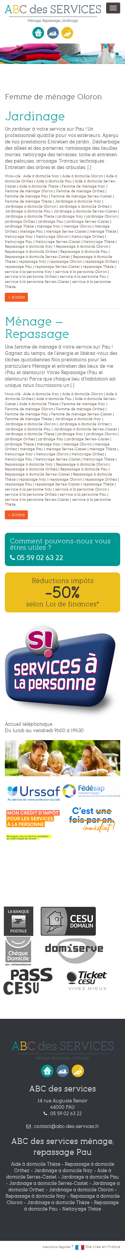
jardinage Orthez (20, 222)
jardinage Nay (70, 216)
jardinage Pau (50, 222)
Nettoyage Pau (18, 242)
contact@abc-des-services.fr (66, 1126)
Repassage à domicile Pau (84, 252)
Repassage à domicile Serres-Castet (37, 257)
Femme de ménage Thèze (28, 201)
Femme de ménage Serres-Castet (81, 196)
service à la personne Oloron (81, 272)
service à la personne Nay (28, 272)
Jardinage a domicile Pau (28, 211)
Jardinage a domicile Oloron (30, 206)
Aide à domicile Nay (41, 176)
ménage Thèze (102, 231)
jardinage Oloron (101, 216)
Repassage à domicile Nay (29, 246)
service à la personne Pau (83, 277)
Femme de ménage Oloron (29, 191)
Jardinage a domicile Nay (78, 201)
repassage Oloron (65, 262)
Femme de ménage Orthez (80, 191)
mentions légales (56, 1247)
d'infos (17, 297)
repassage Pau (18, 267)
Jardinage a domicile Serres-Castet (85, 211)
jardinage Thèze (19, 226)
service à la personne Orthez (31, 277)
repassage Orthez (101, 262)
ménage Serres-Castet (66, 231)
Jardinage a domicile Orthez (84, 206)
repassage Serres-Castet (57, 267)
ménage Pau (31, 231)
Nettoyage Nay (19, 237)
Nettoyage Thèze (99, 242)
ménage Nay (49, 226)
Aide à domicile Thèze (39, 186)
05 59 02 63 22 (39, 557)
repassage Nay (32, 262)
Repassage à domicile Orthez (31, 252)
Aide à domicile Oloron (82, 176)
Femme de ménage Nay (83, 186)
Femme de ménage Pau (26, 196)
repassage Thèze (98, 267)
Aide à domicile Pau (54, 181)
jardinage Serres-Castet (87, 222)
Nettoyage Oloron (52, 237)
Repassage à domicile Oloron (82, 246)
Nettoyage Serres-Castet (57, 242)
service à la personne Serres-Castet (37, 282)
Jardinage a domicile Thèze (29, 216)
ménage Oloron (77, 226)
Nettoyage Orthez (87, 237)
